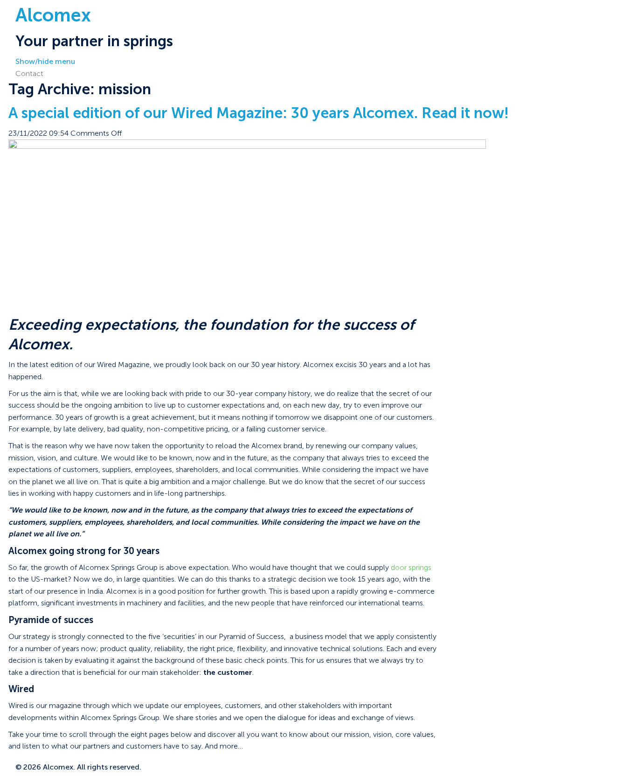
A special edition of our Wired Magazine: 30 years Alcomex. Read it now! (258, 113)
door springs (411, 567)
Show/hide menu (45, 61)
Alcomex (53, 15)
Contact (29, 73)
